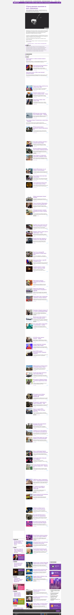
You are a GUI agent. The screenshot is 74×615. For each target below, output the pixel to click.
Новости (25, 2)
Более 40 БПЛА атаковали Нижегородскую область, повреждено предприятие (39, 352)
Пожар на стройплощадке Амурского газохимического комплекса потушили (39, 451)
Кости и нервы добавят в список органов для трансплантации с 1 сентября (40, 324)
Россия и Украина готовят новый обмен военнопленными (40, 176)
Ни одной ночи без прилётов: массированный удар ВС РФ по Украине (55, 587)
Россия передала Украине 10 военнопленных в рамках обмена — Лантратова (37, 120)
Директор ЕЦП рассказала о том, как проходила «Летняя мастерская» (39, 169)
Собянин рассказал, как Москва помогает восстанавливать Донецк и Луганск (40, 366)
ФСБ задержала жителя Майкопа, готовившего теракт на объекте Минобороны (39, 395)
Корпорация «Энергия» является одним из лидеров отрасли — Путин (40, 232)
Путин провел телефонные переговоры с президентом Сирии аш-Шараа (40, 142)
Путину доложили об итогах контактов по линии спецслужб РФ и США (21, 557)
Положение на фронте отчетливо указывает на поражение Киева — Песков (40, 93)
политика (15, 561)
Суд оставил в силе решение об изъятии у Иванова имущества (40, 597)
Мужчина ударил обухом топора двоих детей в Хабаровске (39, 458)
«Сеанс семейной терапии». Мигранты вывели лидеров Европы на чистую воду (19, 609)
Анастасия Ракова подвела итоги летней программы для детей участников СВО (40, 438)
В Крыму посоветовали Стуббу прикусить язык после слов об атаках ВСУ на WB (40, 203)
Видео (36, 2)
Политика (19, 555)
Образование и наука (20, 570)
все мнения (22, 552)
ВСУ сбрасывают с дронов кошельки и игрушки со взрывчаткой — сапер (40, 402)
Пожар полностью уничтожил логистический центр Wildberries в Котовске (39, 281)
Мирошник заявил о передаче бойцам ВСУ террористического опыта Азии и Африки (40, 563)
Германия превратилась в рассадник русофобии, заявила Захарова (21, 601)
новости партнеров (29, 54)
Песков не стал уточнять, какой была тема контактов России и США (40, 86)
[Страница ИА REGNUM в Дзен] (46, 614)
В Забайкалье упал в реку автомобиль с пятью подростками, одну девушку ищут (40, 431)
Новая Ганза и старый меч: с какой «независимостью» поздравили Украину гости (18, 550)
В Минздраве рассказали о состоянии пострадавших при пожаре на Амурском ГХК (40, 211)
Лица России (41, 2)
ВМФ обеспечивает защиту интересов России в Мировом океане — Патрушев (40, 114)
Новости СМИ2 (27, 55)
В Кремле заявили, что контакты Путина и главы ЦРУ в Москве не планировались (40, 604)
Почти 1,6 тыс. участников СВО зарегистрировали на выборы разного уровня (39, 253)
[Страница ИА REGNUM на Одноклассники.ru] (44, 614)
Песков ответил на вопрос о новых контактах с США (39, 100)
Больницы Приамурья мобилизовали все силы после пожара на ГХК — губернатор (40, 465)
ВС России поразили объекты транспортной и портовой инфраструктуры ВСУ (40, 128)
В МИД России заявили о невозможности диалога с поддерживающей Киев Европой (40, 480)
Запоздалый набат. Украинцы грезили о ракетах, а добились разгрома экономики (17, 594)
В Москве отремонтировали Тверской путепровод (39, 197)
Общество (19, 584)
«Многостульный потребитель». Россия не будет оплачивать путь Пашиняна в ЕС (18, 580)
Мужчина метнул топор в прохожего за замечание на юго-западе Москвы (39, 239)
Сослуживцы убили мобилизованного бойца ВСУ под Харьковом (39, 424)
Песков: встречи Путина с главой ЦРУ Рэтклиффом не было (39, 260)
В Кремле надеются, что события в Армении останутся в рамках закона (36, 59)
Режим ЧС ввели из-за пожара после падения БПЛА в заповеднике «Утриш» (40, 156)
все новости (15, 545)
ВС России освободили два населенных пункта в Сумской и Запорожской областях (18, 542)
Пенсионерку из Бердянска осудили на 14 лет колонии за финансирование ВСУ (21, 588)
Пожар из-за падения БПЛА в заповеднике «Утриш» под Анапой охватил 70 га (39, 410)
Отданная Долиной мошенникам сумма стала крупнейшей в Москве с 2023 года (40, 549)
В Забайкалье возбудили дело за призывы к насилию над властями (39, 508)
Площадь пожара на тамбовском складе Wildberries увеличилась (40, 577)
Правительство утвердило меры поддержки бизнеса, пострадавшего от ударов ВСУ (40, 289)
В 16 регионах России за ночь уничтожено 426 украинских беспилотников (40, 542)
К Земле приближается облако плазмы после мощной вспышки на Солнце (40, 183)
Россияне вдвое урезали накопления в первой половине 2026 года (40, 373)
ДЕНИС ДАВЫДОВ (16, 552)
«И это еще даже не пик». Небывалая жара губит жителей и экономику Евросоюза (18, 564)
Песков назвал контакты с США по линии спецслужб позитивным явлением (35, 73)
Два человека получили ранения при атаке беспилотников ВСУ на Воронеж (39, 522)
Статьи (29, 2)
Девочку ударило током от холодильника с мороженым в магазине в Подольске (40, 297)
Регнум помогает (47, 2)
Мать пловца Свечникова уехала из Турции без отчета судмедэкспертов (39, 515)
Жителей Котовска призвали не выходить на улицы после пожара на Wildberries (40, 536)
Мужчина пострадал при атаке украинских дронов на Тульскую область (40, 495)
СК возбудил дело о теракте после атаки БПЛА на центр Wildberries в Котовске (40, 225)
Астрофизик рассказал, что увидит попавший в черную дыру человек (20, 573)
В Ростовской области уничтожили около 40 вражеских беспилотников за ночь (40, 570)
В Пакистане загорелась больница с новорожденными (39, 590)
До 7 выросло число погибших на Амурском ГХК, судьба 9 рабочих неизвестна (39, 487)
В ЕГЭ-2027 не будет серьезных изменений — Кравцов (38, 338)
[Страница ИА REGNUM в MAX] (41, 614)
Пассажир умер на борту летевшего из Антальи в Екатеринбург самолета (35, 46)
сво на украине (53, 578)
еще (59, 601)
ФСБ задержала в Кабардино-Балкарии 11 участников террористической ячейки (40, 380)
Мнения (33, 2)
